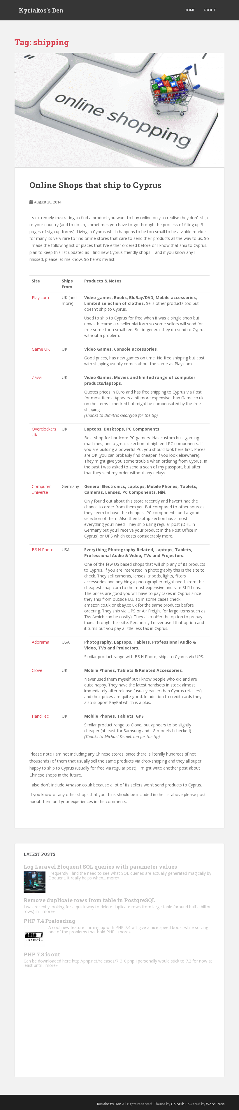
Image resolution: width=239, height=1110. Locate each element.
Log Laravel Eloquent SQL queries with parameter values (100, 866)
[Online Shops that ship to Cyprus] (119, 110)
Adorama (40, 642)
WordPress (215, 1104)
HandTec (40, 716)
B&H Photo (43, 549)
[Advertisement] (119, 1027)
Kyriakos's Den (41, 10)
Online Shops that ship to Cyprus (95, 185)
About (209, 10)
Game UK (41, 349)
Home (189, 10)
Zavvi (37, 377)
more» (113, 878)
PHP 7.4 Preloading (49, 920)
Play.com (40, 297)
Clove (37, 670)
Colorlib (177, 1104)
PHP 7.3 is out (42, 954)
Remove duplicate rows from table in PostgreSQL (89, 900)
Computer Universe (41, 489)
